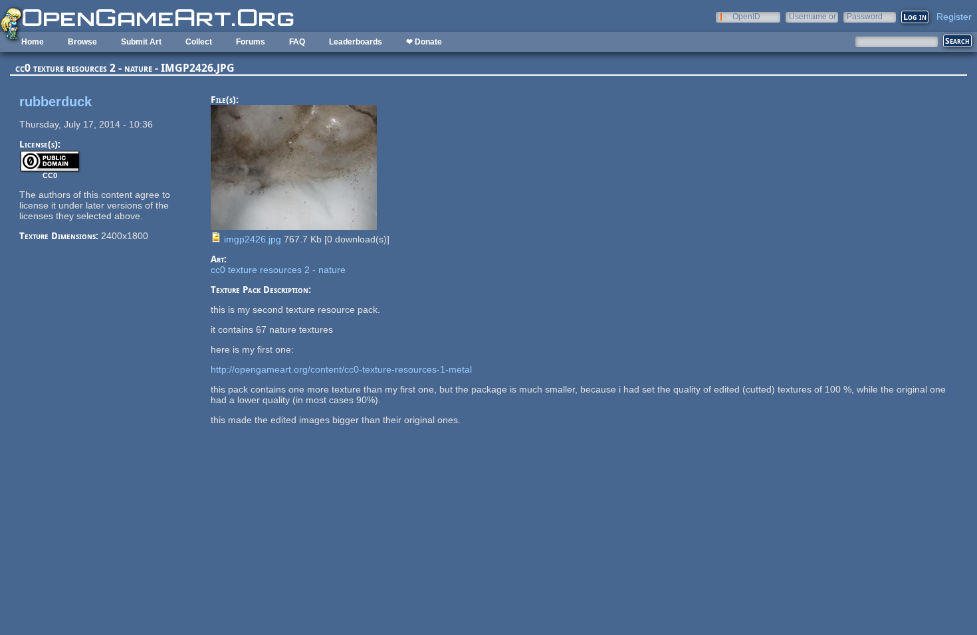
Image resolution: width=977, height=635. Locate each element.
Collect (198, 41)
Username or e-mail (812, 16)
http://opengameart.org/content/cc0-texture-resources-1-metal (341, 369)
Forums (250, 41)
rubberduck (55, 101)
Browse (82, 41)
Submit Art (141, 41)
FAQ (297, 41)
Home (32, 41)
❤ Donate (424, 41)
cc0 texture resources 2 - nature (278, 269)
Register (954, 16)
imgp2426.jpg (252, 239)
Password (865, 16)
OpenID (746, 16)
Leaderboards (355, 41)
